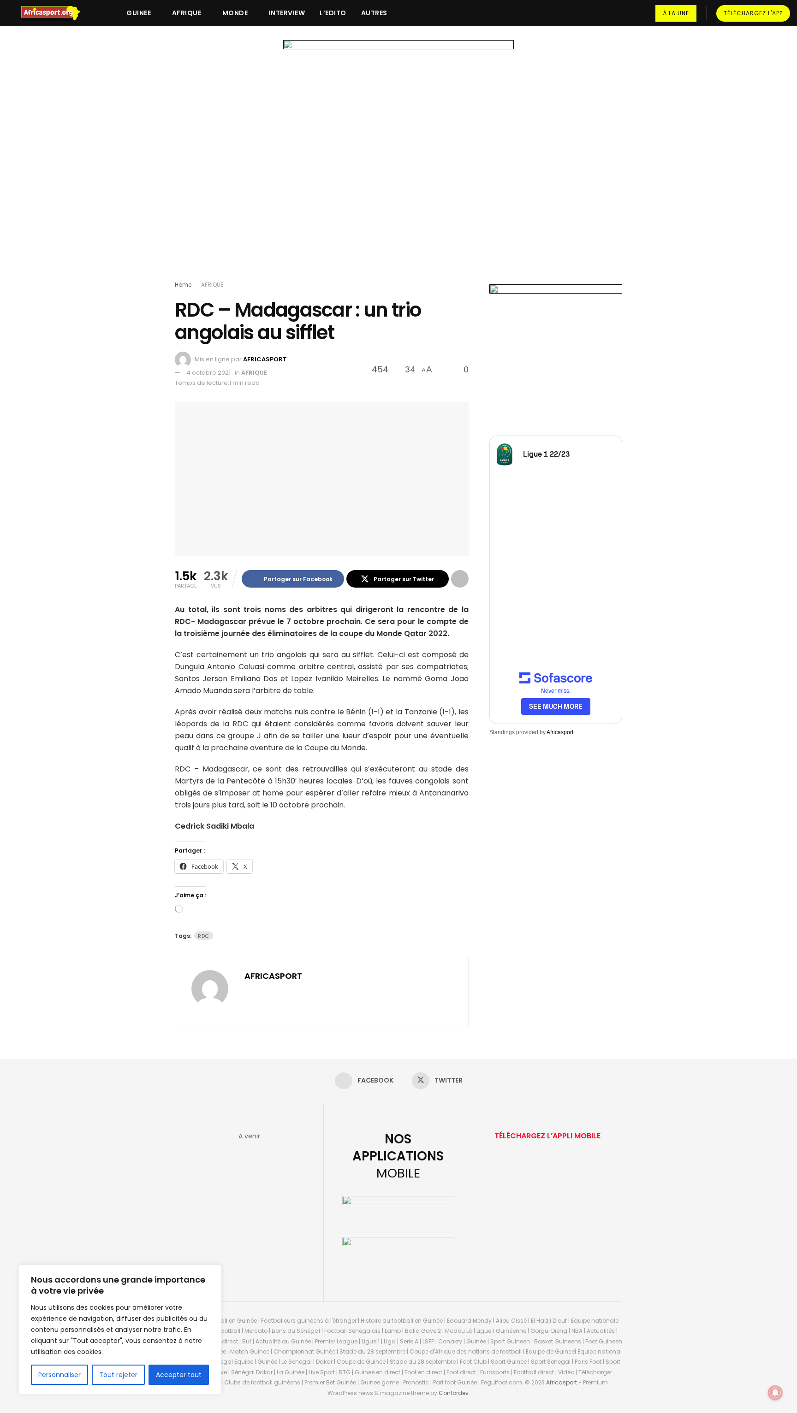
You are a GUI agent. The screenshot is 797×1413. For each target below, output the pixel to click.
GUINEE (138, 13)
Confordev (454, 1393)
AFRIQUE (187, 13)
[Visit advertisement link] (398, 162)
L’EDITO (333, 13)
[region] (119, 1330)
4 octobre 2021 (208, 372)
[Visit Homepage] (55, 13)
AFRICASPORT (265, 359)
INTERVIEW (287, 13)
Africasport (560, 732)
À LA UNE (676, 13)
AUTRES (374, 13)
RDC (203, 936)
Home (183, 284)
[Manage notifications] (775, 1392)
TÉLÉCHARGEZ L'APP (753, 13)
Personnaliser (59, 1374)
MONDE (235, 13)
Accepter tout (179, 1374)
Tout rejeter (118, 1374)
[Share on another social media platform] (460, 579)
